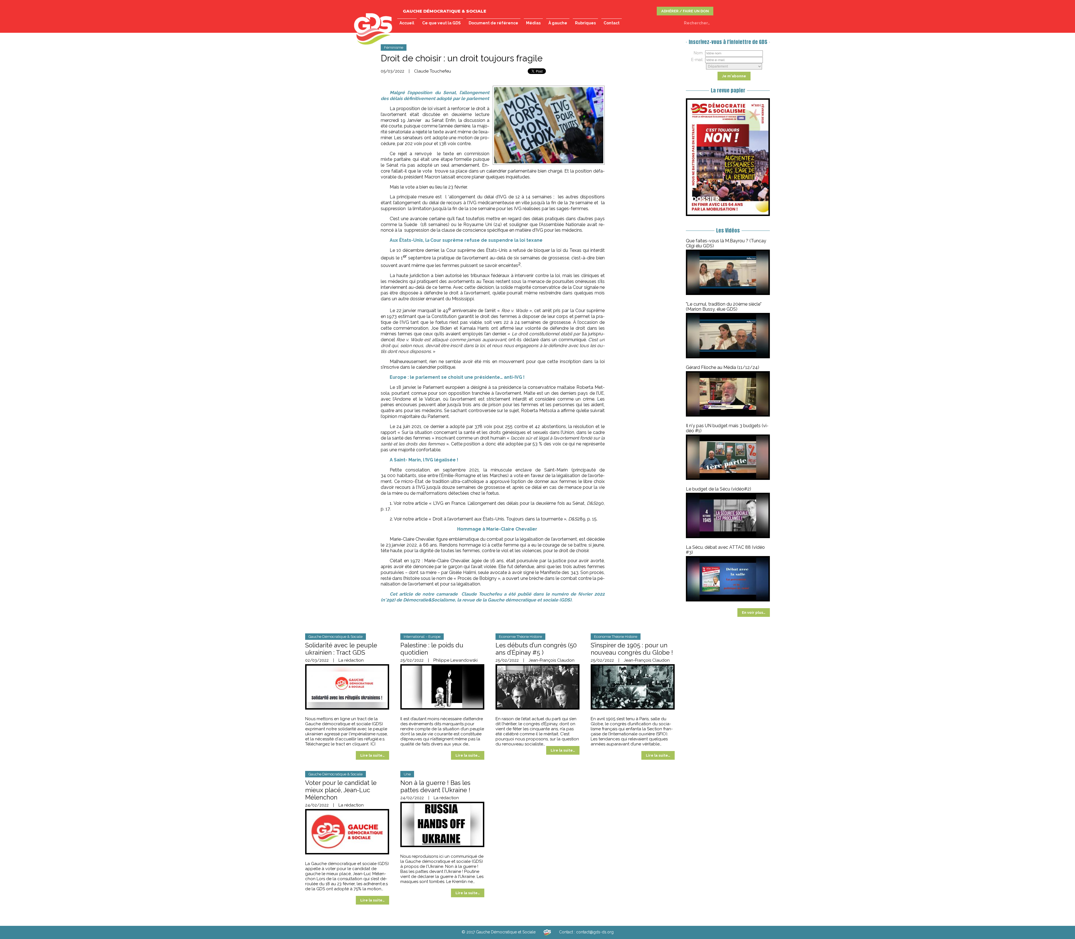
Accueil (406, 23)
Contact (612, 23)
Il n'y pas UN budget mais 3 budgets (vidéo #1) (727, 428)
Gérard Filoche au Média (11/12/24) (722, 367)
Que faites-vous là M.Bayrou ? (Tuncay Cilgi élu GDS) (726, 243)
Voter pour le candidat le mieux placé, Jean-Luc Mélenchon (341, 790)
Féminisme (393, 47)
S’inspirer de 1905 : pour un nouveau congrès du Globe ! (632, 649)
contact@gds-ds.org (595, 932)
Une (407, 774)
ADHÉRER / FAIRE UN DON (685, 11)
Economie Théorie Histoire (520, 636)
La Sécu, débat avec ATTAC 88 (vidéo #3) (725, 550)
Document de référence (493, 23)
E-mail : (698, 59)
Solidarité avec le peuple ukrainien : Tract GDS (341, 649)
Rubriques (585, 23)
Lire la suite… (372, 755)
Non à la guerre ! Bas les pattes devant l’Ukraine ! (435, 786)
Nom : (699, 53)
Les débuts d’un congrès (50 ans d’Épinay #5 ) (536, 649)
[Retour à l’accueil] (547, 932)
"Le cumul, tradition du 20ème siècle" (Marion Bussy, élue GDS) (723, 306)
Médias (533, 23)
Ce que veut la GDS (441, 23)
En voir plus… (753, 612)
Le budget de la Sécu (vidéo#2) (718, 489)
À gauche (557, 23)
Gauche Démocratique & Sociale (336, 636)
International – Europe (422, 636)
